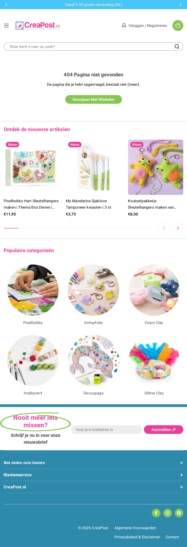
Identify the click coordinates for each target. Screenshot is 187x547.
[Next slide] (177, 228)
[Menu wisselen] (6, 25)
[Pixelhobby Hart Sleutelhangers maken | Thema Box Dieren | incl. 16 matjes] (31, 167)
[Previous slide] (164, 228)
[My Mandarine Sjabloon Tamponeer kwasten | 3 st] (93, 167)
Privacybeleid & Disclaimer (137, 537)
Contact (172, 537)
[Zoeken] (177, 46)
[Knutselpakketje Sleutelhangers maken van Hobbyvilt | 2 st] (155, 167)
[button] (6, 4)
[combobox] (93, 46)
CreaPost (100, 528)
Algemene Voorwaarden (135, 528)
